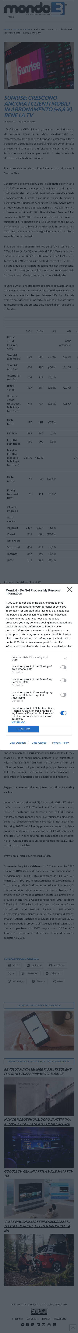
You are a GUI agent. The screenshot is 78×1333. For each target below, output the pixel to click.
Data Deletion (17, 742)
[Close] (70, 590)
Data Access (39, 742)
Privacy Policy (60, 742)
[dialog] (39, 666)
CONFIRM (23, 729)
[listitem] (39, 658)
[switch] (63, 667)
